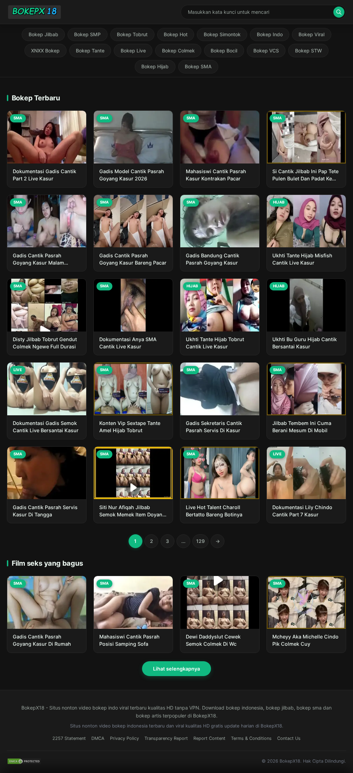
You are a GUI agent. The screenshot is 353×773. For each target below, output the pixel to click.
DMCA (97, 738)
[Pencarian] (338, 12)
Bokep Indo (270, 34)
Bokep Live (133, 50)
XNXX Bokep (45, 50)
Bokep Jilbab (43, 34)
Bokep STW (308, 50)
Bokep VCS (266, 50)
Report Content (209, 738)
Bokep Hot (176, 34)
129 (200, 541)
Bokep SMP (87, 34)
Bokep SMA (198, 66)
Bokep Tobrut (132, 34)
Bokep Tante (90, 50)
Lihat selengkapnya (176, 669)
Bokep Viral (311, 34)
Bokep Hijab (155, 66)
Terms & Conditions (251, 738)
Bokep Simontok (222, 34)
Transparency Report (166, 738)
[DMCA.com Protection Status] (24, 761)
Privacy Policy (124, 738)
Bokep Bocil (224, 50)
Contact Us (289, 738)
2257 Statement (69, 738)
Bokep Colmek (178, 50)
